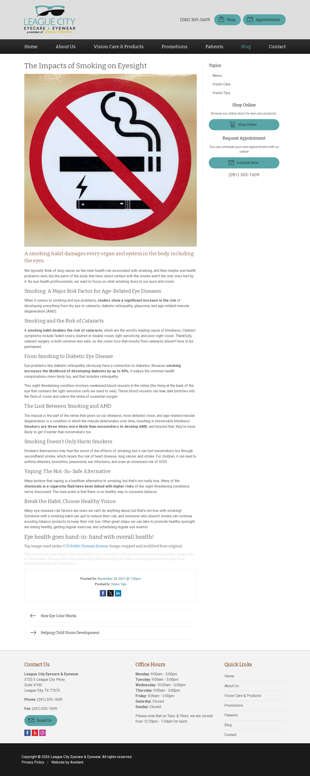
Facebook (27, 733)
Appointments (267, 20)
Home (30, 46)
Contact (277, 46)
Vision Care (221, 84)
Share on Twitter (110, 593)
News (217, 75)
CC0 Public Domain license (85, 546)
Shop (230, 20)
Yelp (35, 733)
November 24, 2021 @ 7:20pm (119, 579)
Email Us (44, 720)
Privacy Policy (33, 762)
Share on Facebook (103, 593)
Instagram (42, 733)
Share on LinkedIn (118, 593)
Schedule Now (247, 163)
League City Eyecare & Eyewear (76, 757)
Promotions (174, 46)
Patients (214, 46)
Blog (246, 46)
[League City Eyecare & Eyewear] (49, 19)
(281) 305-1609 (195, 19)
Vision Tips (118, 584)
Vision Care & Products (118, 46)
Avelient (76, 762)
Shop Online (247, 125)
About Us (65, 46)
